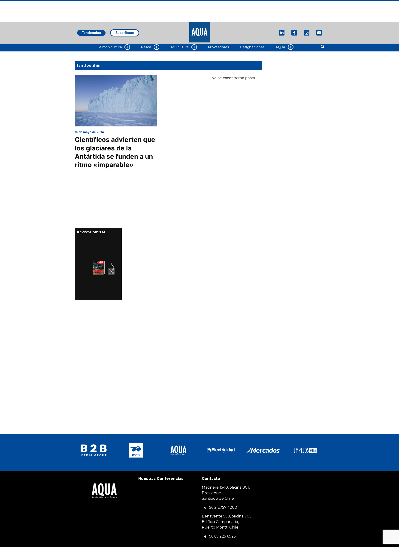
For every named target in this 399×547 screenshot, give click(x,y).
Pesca (146, 47)
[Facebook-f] (294, 33)
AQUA (280, 47)
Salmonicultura (109, 47)
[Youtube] (319, 33)
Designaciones (252, 47)
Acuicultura (179, 47)
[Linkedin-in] (281, 33)
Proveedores (218, 47)
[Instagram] (306, 33)
